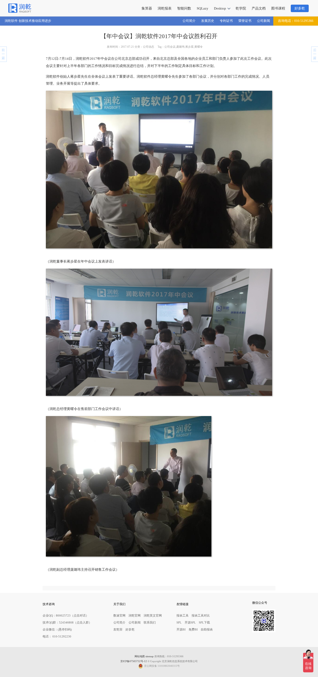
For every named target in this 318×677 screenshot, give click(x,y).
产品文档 (259, 8)
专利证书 (226, 21)
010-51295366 (295, 21)
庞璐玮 (180, 46)
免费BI (193, 629)
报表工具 (182, 615)
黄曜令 (198, 46)
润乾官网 (135, 615)
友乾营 (117, 629)
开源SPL (190, 622)
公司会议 (170, 46)
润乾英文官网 (153, 615)
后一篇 (314, 54)
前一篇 (3, 54)
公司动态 (148, 46)
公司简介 (189, 21)
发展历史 (207, 21)
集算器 (147, 8)
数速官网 (119, 615)
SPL (179, 622)
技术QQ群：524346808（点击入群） (67, 622)
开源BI (181, 629)
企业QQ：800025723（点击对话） (66, 615)
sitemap (149, 656)
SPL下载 (204, 622)
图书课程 (278, 8)
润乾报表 (165, 8)
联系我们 (150, 622)
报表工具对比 (201, 615)
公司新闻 (263, 21)
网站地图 (140, 656)
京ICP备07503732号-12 (133, 661)
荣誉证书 (244, 21)
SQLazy (202, 8)
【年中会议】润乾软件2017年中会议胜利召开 (159, 36)
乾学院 (241, 8)
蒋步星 (189, 46)
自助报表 (207, 629)
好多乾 (299, 8)
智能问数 (184, 8)
